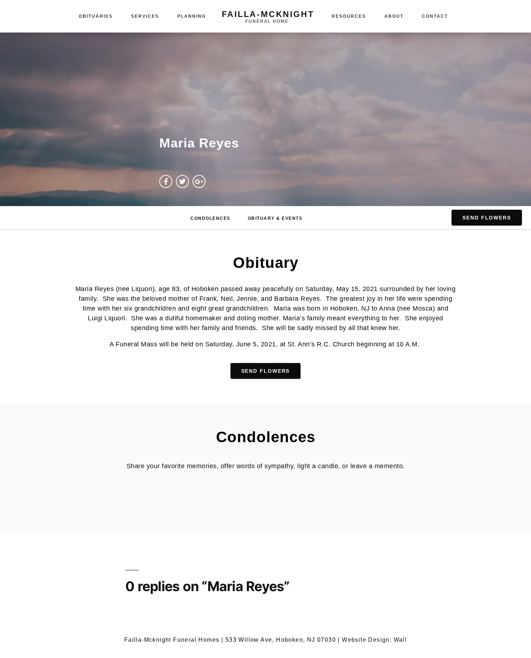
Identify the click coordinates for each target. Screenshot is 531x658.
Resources (349, 16)
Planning (191, 16)
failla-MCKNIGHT (268, 14)
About (393, 16)
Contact (435, 16)
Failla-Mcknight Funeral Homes (172, 640)
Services (145, 16)
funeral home (267, 21)
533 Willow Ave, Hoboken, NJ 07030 (280, 640)
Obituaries (96, 16)
